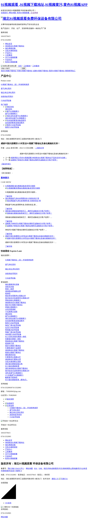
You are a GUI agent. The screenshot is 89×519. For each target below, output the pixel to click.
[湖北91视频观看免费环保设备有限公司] (31, 18)
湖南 (64, 468)
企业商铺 (34, 13)
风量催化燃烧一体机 (13, 339)
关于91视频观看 (11, 57)
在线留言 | (5, 13)
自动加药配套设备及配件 (14, 123)
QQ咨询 (8, 503)
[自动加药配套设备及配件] (15, 120)
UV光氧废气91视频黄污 (14, 375)
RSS (36, 468)
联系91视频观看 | (24, 13)
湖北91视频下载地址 (8, 71)
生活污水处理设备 (12, 327)
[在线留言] (9, 403)
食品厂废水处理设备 (13, 325)
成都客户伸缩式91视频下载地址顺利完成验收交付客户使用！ (28, 223)
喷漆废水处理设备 (12, 330)
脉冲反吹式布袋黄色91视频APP (17, 298)
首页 (20, 66)
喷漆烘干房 (9, 343)
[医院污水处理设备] (13, 125)
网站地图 (29, 468)
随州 (8, 471)
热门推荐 (4, 104)
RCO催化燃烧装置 (12, 366)
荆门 (20, 471)
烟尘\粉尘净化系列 (8, 92)
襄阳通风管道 (10, 355)
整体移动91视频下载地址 (14, 341)
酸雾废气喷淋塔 (11, 377)
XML (41, 468)
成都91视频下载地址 (41, 71)
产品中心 (8, 53)
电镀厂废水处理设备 (13, 332)
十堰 (16, 471)
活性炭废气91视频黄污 (14, 373)
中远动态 (8, 60)
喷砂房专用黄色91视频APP (15, 296)
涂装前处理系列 (7, 96)
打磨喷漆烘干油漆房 (13, 348)
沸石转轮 (8, 109)
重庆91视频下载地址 (57, 71)
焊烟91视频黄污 (11, 307)
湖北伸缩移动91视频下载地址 (16, 368)
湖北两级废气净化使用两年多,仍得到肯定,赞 (22, 198)
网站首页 (8, 44)
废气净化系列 (6, 88)
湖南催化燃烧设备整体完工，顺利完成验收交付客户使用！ (27, 211)
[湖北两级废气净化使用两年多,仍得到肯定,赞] (23, 201)
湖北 (45, 468)
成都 (53, 468)
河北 (60, 468)
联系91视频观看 (11, 62)
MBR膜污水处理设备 (13, 334)
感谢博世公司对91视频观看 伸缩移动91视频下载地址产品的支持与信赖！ (39, 158)
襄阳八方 (55, 479)
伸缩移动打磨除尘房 (13, 359)
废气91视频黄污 (11, 113)
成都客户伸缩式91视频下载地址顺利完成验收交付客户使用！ (34, 160)
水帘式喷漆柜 (10, 309)
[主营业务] (9, 405)
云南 (83, 468)
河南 (49, 468)
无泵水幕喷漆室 (11, 50)
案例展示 (5, 178)
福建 (75, 468)
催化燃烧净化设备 (12, 284)
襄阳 (4, 471)
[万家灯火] (63, 479)
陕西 (68, 468)
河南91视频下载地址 (25, 71)
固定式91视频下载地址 (14, 305)
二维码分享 (39, 148)
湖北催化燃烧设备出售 (14, 364)
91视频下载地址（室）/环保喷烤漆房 (15, 84)
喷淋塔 (7, 293)
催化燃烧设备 (10, 48)
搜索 (23, 68)
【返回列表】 (6, 164)
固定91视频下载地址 (13, 346)
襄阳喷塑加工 (70, 71)
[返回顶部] (9, 399)
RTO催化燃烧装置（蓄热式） (16, 380)
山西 (72, 468)
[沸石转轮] (9, 107)
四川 (79, 468)
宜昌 (12, 471)
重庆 (57, 468)
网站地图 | (13, 13)
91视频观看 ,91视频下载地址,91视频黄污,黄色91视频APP (44, 4)
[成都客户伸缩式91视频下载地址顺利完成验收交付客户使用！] (29, 226)
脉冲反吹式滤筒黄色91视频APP (17, 371)
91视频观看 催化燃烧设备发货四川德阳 (20, 186)
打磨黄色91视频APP (13, 357)
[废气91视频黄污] (12, 111)
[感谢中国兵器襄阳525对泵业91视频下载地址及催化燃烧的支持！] (30, 238)
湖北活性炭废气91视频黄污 (15, 118)
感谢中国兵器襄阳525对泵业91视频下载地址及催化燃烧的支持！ (30, 236)
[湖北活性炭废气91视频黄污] (16, 116)
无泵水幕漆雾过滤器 (13, 361)
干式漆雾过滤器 (11, 312)
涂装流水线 (9, 287)
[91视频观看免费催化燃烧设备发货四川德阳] (22, 188)
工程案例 (8, 55)
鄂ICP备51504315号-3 (16, 468)
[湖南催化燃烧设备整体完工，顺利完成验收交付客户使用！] (28, 213)
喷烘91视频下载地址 (13, 352)
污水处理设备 (6, 100)
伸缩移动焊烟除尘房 (13, 291)
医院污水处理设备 (12, 127)
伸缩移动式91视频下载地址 (15, 302)
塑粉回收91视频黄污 (13, 300)
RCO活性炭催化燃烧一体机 (15, 336)
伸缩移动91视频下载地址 (14, 46)
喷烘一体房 (9, 289)
